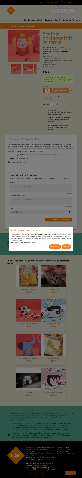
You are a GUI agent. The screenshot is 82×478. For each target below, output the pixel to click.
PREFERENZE (55, 247)
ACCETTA (66, 247)
